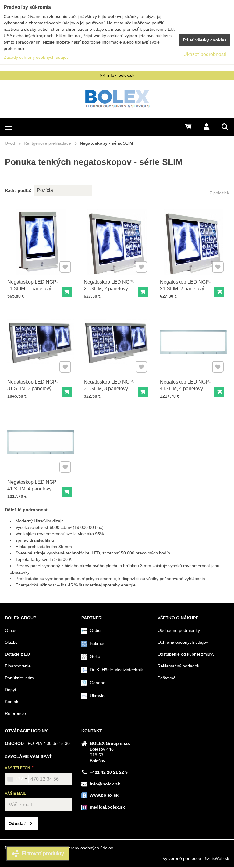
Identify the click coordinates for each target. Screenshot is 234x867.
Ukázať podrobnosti (204, 54)
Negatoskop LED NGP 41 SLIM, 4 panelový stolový (31, 489)
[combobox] (17, 779)
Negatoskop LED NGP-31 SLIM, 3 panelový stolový (109, 388)
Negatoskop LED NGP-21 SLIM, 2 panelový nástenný (109, 288)
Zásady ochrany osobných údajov (80, 847)
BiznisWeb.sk (216, 858)
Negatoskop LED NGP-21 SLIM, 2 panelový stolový (185, 288)
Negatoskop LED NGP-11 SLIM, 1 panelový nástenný (32, 288)
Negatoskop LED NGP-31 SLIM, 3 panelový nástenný (32, 388)
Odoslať (17, 823)
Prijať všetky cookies (205, 39)
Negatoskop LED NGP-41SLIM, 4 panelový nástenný (185, 388)
